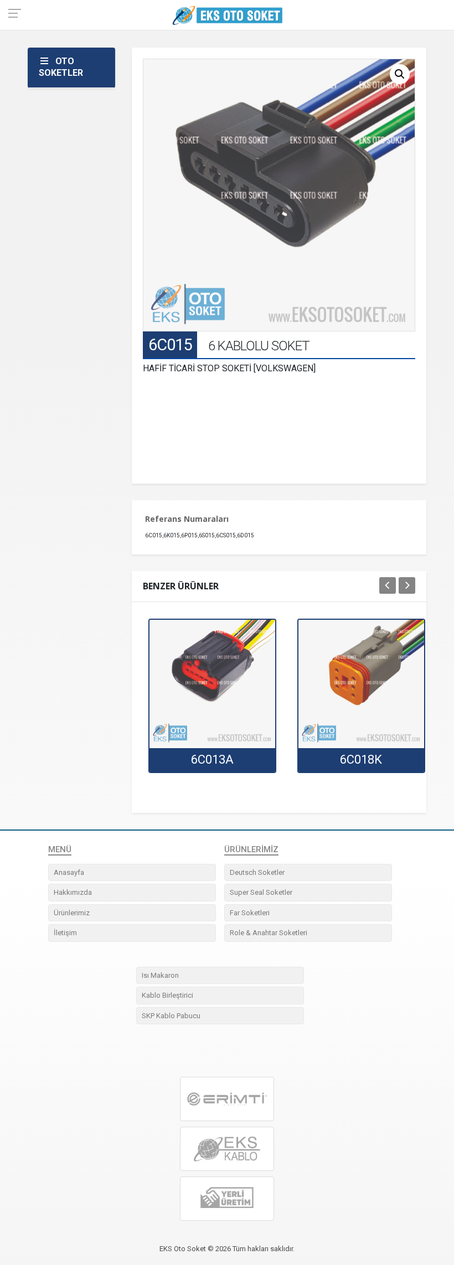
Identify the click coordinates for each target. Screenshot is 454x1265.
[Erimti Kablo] (227, 1099)
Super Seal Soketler (261, 892)
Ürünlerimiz (72, 913)
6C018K (361, 759)
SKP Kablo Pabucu (171, 1016)
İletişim (65, 933)
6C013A (212, 759)
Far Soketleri (250, 913)
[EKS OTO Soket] (227, 1149)
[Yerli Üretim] (227, 1199)
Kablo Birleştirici (167, 995)
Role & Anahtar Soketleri (268, 933)
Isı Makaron (160, 975)
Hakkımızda (73, 892)
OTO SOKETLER (61, 67)
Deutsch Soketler (257, 872)
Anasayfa (69, 872)
